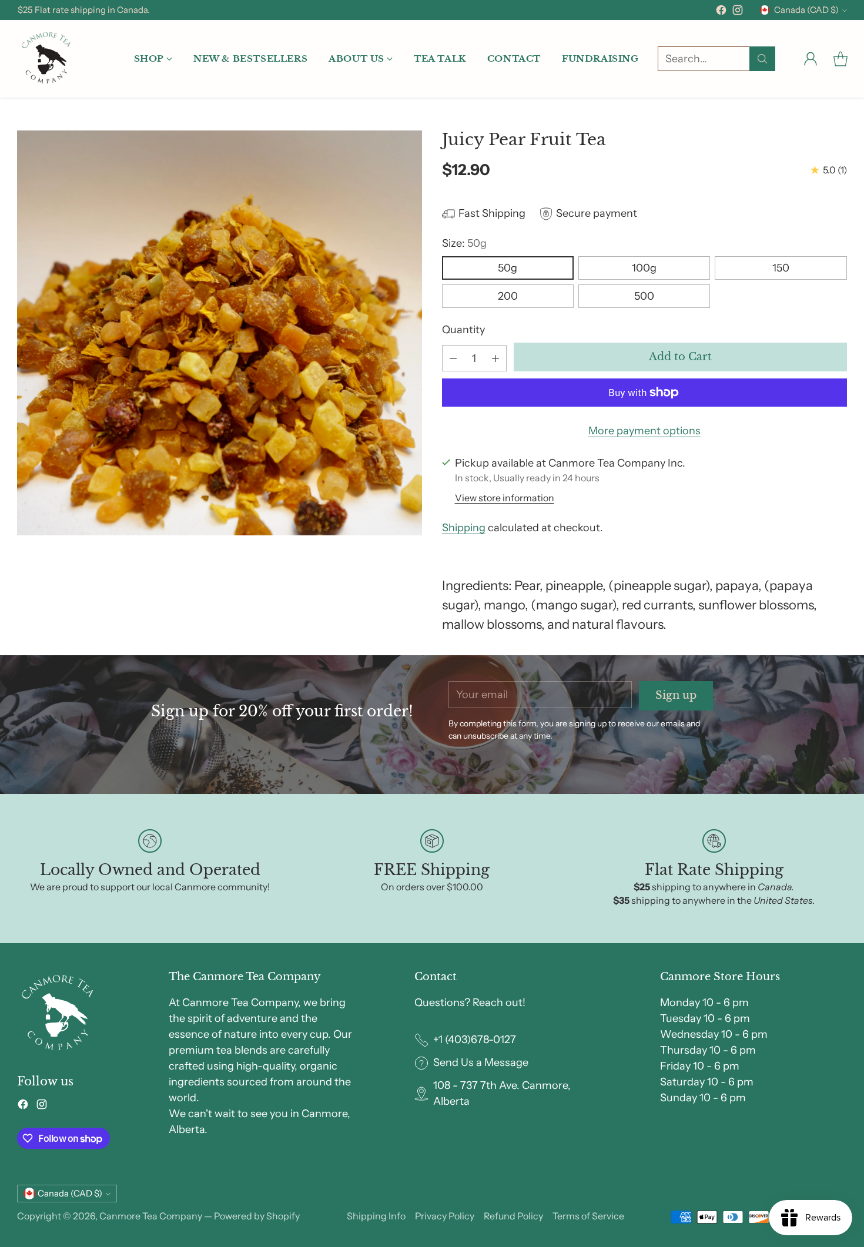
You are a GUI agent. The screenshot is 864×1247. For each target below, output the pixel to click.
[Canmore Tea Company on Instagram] (738, 12)
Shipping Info (376, 1216)
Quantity (463, 329)
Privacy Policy (444, 1216)
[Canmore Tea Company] (46, 58)
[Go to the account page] (810, 59)
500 (644, 296)
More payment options (644, 430)
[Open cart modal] (840, 59)
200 (508, 296)
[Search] (762, 58)
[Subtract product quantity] (453, 358)
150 (780, 268)
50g (507, 268)
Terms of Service (588, 1216)
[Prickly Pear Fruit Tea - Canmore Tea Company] (219, 332)
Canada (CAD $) (806, 10)
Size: (464, 243)
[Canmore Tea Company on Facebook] (721, 12)
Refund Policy (513, 1216)
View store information (504, 498)
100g (644, 268)
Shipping (463, 527)
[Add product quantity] (495, 358)
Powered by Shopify (257, 1216)
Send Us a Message (480, 1062)
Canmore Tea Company (150, 1216)
